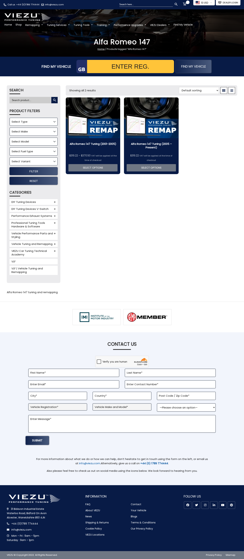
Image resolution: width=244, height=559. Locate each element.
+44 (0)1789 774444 (27, 4)
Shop (19, 24)
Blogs (134, 516)
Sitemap (230, 555)
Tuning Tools (81, 25)
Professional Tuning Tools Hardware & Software (28, 224)
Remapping (32, 25)
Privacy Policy (214, 555)
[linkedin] (214, 505)
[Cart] (185, 4)
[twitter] (196, 505)
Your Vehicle (138, 510)
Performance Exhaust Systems (31, 216)
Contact (136, 504)
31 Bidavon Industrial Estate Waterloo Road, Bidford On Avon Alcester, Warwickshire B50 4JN (27, 513)
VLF (13, 261)
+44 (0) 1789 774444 (154, 463)
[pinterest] (231, 505)
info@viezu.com (54, 4)
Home (8, 24)
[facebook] (187, 505)
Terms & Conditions (143, 522)
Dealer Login (230, 2)
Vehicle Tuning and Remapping (32, 244)
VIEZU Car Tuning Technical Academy (29, 252)
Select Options (93, 167)
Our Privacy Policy (142, 528)
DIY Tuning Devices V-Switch (30, 209)
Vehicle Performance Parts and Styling (32, 235)
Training (102, 25)
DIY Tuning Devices (23, 202)
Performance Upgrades (128, 25)
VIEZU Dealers (158, 25)
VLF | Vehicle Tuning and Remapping (27, 270)
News (88, 516)
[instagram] (205, 505)
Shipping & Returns (97, 522)
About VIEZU (92, 510)
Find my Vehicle (193, 66)
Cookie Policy (93, 528)
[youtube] (222, 505)
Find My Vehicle (183, 24)
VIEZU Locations (94, 534)
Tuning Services (56, 25)
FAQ (87, 504)
